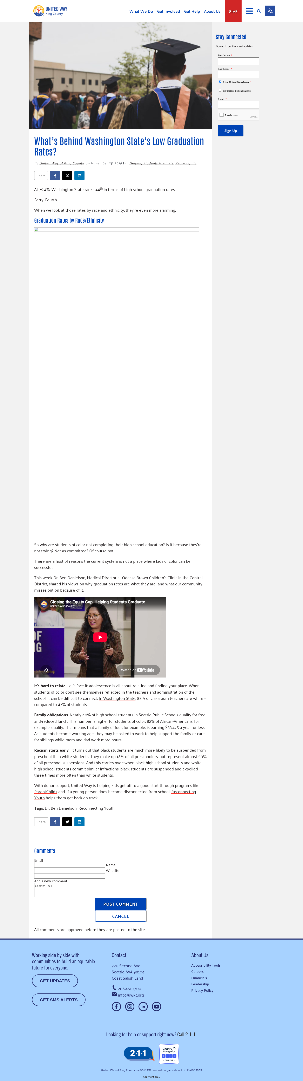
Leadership (200, 983)
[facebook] (56, 175)
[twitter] (68, 175)
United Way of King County (61, 163)
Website (112, 870)
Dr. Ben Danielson (61, 808)
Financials (199, 977)
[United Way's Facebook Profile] (116, 1006)
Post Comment (120, 903)
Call (186, 1034)
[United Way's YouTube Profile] (156, 1006)
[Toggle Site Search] (261, 11)
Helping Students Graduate (151, 163)
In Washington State (117, 698)
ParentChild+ (45, 791)
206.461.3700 (129, 988)
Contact (119, 955)
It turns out (81, 749)
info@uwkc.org (131, 994)
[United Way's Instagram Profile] (129, 1006)
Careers (197, 971)
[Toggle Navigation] (249, 11)
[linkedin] (80, 175)
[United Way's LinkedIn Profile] (143, 1006)
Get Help (192, 11)
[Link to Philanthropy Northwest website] (139, 1054)
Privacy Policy (202, 990)
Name (111, 864)
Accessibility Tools (206, 965)
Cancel (120, 916)
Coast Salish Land (127, 977)
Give (233, 11)
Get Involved (168, 11)
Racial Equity (185, 163)
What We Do (141, 11)
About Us (212, 11)
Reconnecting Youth (96, 808)
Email (38, 860)
